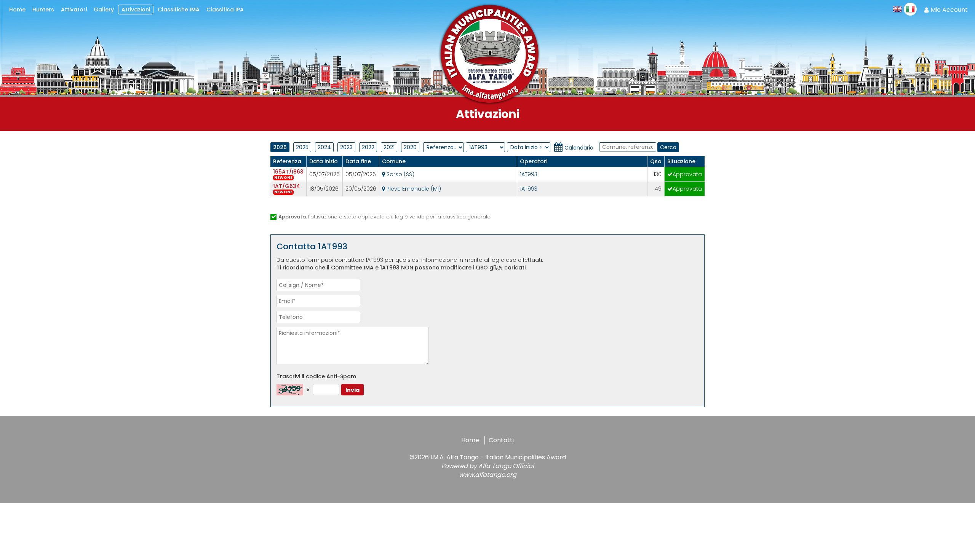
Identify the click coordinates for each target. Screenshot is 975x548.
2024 (324, 147)
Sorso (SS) (399, 174)
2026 (280, 147)
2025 (302, 147)
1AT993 (528, 174)
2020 (410, 147)
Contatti (501, 440)
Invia (352, 390)
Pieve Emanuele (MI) (413, 189)
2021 (389, 147)
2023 (346, 147)
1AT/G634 (286, 186)
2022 (368, 147)
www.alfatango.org (487, 474)
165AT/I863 (288, 171)
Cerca (668, 147)
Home (470, 440)
